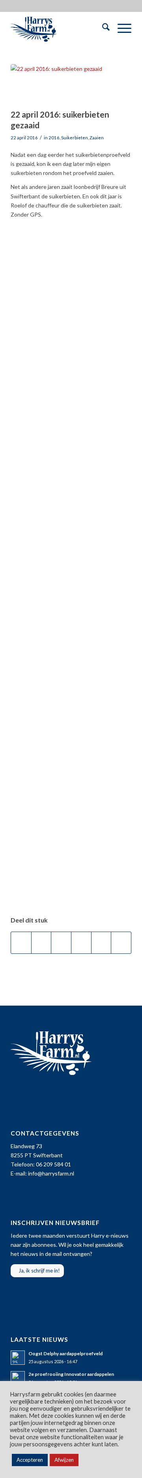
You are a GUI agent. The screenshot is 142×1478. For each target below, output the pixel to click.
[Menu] (120, 28)
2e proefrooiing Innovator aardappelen (71, 1374)
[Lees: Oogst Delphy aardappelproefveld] (18, 1358)
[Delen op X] (41, 942)
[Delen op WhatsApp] (61, 942)
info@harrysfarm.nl (51, 1173)
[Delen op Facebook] (21, 942)
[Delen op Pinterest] (81, 942)
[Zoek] (102, 28)
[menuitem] (102, 28)
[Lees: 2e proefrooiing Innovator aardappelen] (18, 1378)
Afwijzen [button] (64, 1460)
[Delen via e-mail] (121, 942)
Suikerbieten (74, 137)
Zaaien (97, 137)
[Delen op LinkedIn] (101, 942)
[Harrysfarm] (59, 28)
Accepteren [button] (30, 1460)
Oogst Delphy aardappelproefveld (65, 1353)
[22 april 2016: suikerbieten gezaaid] (61, 84)
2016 (54, 137)
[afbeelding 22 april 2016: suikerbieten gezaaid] (71, 272)
